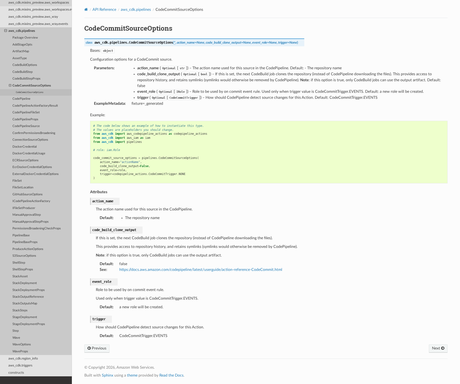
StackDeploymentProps (28, 290)
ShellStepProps (22, 269)
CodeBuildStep (22, 72)
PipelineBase (21, 235)
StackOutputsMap (24, 303)
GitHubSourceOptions (27, 194)
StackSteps (20, 310)
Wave (16, 337)
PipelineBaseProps (25, 242)
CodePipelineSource (26, 126)
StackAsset (20, 276)
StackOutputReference (28, 296)
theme (132, 375)
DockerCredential (24, 146)
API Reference (104, 10)
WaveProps (20, 351)
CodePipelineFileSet (26, 112)
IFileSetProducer (23, 208)
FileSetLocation (22, 187)
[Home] (86, 9)
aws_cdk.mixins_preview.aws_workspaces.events (40, 9)
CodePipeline (21, 98)
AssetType (19, 58)
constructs (16, 372)
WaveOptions (21, 344)
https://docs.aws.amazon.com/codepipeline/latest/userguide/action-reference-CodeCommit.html (200, 270)
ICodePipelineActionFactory (31, 201)
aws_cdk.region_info (23, 358)
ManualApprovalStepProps (30, 221)
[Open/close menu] (5, 31)
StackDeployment (24, 283)
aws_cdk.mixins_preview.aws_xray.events (38, 24)
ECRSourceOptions (25, 160)
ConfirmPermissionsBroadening (33, 133)
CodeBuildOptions (24, 65)
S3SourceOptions (24, 255)
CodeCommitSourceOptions (31, 85)
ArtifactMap (20, 51)
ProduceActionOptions (27, 249)
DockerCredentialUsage (28, 153)
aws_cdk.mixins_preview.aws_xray (33, 16)
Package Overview (25, 37)
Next (436, 348)
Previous (98, 348)
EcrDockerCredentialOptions (32, 167)
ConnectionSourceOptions (30, 139)
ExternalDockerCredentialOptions (35, 174)
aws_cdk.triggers (20, 365)
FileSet (17, 180)
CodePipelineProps (25, 119)
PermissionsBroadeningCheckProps (36, 228)
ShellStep (18, 262)
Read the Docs (171, 375)
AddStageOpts (22, 44)
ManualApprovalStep (26, 214)
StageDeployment (24, 317)
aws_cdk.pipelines (21, 31)
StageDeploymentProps (28, 324)
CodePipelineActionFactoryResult (35, 105)
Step (15, 330)
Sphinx (107, 375)
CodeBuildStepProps (26, 78)
